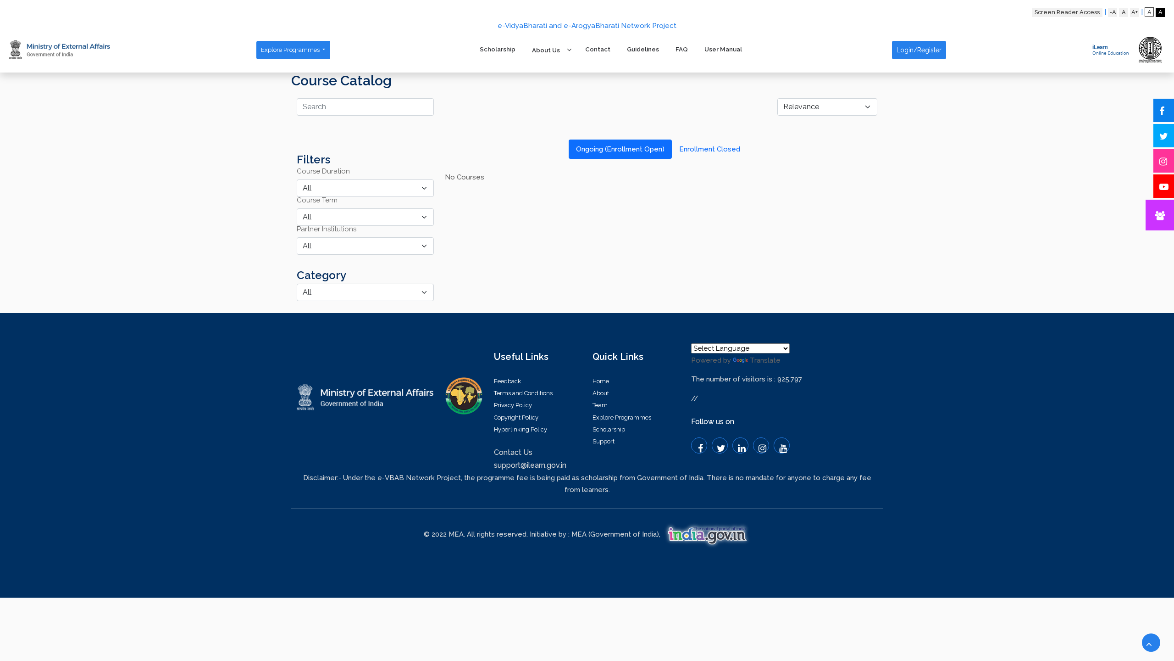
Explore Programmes (291, 49)
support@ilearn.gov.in (530, 465)
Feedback (507, 381)
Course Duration (323, 171)
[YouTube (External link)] (782, 445)
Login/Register (919, 50)
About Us (546, 50)
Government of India (623, 534)
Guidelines (643, 49)
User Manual (723, 49)
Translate (765, 360)
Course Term (317, 200)
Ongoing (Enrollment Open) (620, 149)
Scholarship (497, 49)
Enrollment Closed (709, 149)
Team (600, 405)
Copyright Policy (516, 417)
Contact (597, 49)
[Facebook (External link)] (699, 445)
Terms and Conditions (523, 393)
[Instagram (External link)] (761, 445)
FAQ (682, 49)
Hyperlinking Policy (520, 429)
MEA (579, 534)
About (601, 393)
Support (604, 441)
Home (601, 381)
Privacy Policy (513, 405)
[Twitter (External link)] (720, 445)
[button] (1151, 642)
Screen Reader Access (1067, 12)
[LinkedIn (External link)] (740, 445)
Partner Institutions (326, 229)
